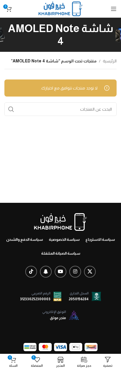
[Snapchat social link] (46, 272)
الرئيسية (110, 61)
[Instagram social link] (75, 272)
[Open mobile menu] (114, 9)
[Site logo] (60, 8)
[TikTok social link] (31, 272)
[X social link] (90, 272)
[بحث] (11, 109)
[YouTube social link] (60, 272)
